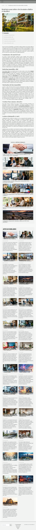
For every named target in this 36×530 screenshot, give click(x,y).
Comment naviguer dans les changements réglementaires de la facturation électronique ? (16, 181)
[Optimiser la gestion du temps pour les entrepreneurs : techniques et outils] (26, 324)
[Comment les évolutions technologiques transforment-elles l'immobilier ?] (10, 434)
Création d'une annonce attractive (9, 41)
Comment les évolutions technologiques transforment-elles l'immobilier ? (9, 437)
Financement (18, 525)
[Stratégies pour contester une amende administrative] (10, 302)
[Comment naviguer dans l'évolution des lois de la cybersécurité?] (10, 368)
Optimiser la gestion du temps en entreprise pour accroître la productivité (10, 393)
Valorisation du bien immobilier (9, 39)
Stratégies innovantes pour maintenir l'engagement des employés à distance (17, 208)
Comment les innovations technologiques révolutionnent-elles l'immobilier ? (26, 393)
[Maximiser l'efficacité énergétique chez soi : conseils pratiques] (10, 412)
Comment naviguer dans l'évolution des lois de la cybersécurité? (9, 371)
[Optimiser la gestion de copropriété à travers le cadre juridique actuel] (26, 368)
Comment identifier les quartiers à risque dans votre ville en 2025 (25, 482)
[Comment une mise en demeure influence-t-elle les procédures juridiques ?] (18, 162)
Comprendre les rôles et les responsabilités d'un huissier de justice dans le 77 (10, 327)
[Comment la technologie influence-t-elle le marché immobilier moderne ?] (26, 456)
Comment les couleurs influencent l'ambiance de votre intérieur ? (10, 349)
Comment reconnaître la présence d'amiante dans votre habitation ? (10, 482)
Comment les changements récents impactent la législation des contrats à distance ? (18, 195)
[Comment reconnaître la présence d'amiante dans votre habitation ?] (10, 479)
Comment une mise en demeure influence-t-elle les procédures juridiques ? (16, 168)
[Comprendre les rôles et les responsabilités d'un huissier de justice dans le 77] (10, 324)
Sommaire (6, 33)
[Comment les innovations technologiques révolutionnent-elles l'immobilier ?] (26, 390)
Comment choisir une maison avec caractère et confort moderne (10, 504)
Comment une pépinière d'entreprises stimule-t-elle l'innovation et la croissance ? (26, 305)
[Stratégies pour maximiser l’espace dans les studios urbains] (26, 434)
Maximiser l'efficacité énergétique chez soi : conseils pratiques (9, 415)
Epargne (18, 527)
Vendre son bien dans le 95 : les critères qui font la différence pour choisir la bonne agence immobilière (16, 155)
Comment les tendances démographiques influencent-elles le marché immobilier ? (10, 459)
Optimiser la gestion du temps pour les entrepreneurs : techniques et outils (26, 327)
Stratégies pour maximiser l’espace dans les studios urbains (26, 437)
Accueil (3, 5)
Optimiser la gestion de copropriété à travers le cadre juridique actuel (25, 371)
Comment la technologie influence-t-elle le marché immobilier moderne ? (26, 459)
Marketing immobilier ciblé (8, 37)
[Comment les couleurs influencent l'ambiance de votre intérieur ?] (10, 346)
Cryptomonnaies (18, 524)
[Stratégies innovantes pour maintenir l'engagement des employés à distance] (18, 202)
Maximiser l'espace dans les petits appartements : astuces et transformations (26, 349)
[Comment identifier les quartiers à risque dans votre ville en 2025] (26, 479)
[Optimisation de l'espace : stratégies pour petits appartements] (26, 412)
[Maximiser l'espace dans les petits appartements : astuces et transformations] (26, 346)
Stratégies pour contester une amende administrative (10, 304)
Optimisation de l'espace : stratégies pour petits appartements (26, 415)
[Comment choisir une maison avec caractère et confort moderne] (10, 501)
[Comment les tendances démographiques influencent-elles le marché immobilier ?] (10, 456)
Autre (6, 5)
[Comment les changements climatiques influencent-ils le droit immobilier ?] (18, 215)
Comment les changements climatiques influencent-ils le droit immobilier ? (16, 221)
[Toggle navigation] (2, 1)
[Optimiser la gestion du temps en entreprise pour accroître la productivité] (10, 390)
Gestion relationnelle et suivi (9, 43)
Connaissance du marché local (9, 35)
